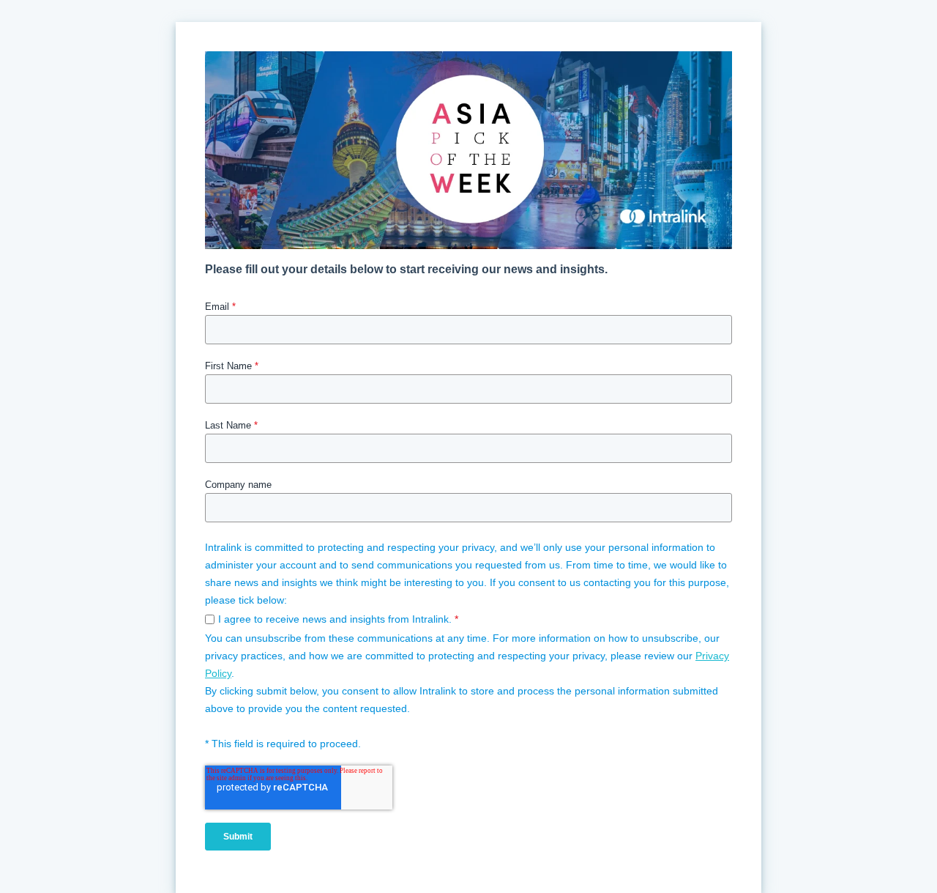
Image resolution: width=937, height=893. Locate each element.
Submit (238, 836)
